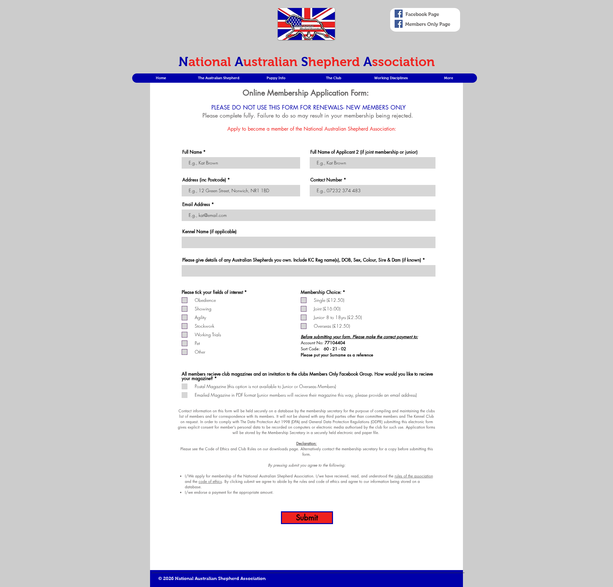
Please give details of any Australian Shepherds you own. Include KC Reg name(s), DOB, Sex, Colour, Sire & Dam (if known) (301, 260)
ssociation (403, 62)
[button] (218, 78)
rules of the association (414, 476)
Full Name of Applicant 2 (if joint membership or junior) (364, 152)
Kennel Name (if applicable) (209, 231)
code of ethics (210, 481)
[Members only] (399, 24)
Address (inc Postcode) (204, 180)
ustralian (272, 62)
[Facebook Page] (399, 14)
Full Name (192, 152)
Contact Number (326, 180)
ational (211, 62)
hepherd (335, 62)
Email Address (196, 204)
